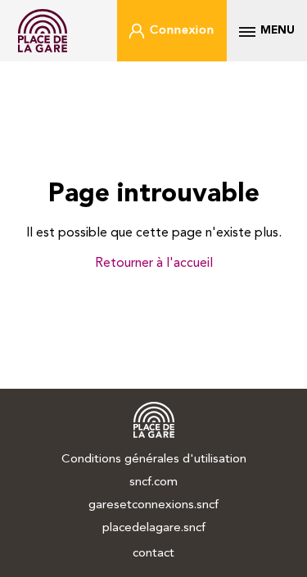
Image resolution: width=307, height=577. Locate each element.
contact (153, 554)
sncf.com (153, 482)
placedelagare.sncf (153, 528)
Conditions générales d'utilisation (153, 459)
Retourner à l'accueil (154, 263)
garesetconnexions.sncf (153, 505)
